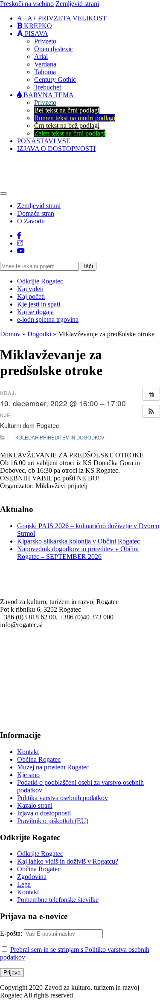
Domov (10, 334)
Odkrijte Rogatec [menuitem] (40, 281)
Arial (41, 56)
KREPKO (37, 25)
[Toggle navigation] (3, 193)
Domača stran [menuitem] (35, 213)
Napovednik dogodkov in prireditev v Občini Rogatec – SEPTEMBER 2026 (78, 552)
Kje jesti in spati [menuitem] (38, 304)
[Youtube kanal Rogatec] (21, 250)
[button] (151, 411)
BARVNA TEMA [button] (48, 94)
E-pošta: (12, 933)
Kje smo (28, 774)
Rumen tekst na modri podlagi (74, 117)
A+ (31, 18)
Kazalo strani (34, 805)
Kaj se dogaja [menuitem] (35, 311)
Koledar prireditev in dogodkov (60, 437)
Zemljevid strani (77, 3)
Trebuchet (47, 87)
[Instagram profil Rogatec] (20, 243)
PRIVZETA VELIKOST (72, 18)
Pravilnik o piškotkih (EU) (52, 820)
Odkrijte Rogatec (40, 853)
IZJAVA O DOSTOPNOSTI (56, 148)
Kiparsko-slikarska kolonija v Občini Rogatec (78, 541)
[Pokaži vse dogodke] (151, 394)
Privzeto (45, 41)
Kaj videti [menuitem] (30, 288)
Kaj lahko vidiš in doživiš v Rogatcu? (67, 861)
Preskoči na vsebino (27, 3)
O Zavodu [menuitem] (31, 221)
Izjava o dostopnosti (44, 813)
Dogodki (39, 334)
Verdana (45, 64)
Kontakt (28, 751)
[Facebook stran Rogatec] (19, 235)
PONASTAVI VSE (43, 141)
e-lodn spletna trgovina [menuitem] (48, 319)
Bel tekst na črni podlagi (66, 110)
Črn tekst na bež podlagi (66, 125)
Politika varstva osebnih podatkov (62, 797)
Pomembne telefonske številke (58, 899)
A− (21, 18)
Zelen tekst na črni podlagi (69, 133)
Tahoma (45, 71)
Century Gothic (55, 79)
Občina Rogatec (39, 759)
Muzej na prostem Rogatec (53, 767)
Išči (88, 266)
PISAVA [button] (35, 33)
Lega (24, 884)
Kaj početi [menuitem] (31, 296)
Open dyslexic (53, 48)
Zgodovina (32, 876)
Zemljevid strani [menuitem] (39, 205)
